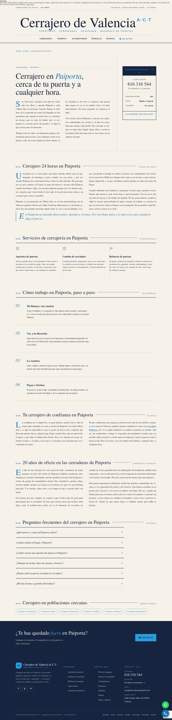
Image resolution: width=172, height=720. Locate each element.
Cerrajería (46, 39)
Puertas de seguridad (106, 676)
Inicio (18, 51)
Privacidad (145, 715)
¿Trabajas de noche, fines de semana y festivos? (39, 563)
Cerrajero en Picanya (113, 611)
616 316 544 (139, 83)
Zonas (26, 51)
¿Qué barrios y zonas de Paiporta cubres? (36, 532)
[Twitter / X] (24, 688)
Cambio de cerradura (74, 256)
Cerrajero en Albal (48, 611)
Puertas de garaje (105, 672)
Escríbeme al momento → (134, 682)
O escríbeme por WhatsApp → (139, 115)
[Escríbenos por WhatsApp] (165, 704)
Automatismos (79, 39)
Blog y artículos (104, 699)
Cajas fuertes (73, 686)
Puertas (62, 39)
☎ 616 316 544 (125, 39)
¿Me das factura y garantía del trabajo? (35, 583)
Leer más (30, 4)
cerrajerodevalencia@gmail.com (137, 690)
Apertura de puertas (27, 256)
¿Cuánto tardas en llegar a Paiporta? (34, 542)
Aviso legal (136, 715)
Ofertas (110, 39)
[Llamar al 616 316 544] (165, 713)
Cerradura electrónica (76, 690)
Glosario (127, 715)
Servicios (106, 715)
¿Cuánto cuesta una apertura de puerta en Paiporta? (41, 553)
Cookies (153, 715)
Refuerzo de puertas (120, 256)
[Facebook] (18, 688)
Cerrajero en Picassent (69, 611)
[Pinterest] (30, 688)
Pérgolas (96, 39)
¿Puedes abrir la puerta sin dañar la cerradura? (39, 573)
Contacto (120, 715)
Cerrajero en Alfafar (91, 611)
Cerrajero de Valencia (86, 22)
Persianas (102, 686)
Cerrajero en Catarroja (26, 611)
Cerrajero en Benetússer (136, 611)
